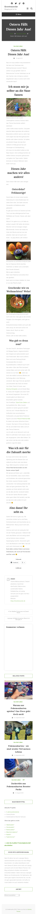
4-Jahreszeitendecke (12, 812)
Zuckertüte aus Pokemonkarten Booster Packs (18, 786)
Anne (13, 579)
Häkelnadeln (10, 825)
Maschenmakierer (11, 832)
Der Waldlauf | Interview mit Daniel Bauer (19, 612)
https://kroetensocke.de (18, 601)
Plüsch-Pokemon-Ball (23, 418)
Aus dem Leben (18, 46)
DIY (24, 780)
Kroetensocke (11, 6)
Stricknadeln (10, 827)
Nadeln (8, 834)
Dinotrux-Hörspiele (11, 389)
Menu (19, 14)
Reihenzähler (10, 830)
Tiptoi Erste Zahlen (21, 402)
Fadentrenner (10, 837)
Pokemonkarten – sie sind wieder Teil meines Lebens (18, 749)
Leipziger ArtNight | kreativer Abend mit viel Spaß (18, 619)
